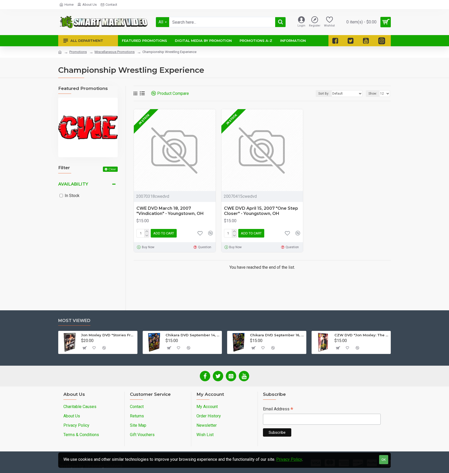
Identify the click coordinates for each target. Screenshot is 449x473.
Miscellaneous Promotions (115, 52)
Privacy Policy (289, 459)
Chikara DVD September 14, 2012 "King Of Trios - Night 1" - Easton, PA (193, 335)
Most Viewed (74, 320)
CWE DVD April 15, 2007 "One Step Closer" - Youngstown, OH (261, 211)
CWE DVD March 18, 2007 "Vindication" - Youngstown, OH (170, 211)
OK (383, 460)
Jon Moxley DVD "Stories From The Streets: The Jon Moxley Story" (108, 335)
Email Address (278, 409)
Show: (372, 93)
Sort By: (323, 93)
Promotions (78, 52)
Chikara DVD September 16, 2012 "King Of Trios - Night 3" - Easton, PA (277, 335)
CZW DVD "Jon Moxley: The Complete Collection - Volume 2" (361, 335)
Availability (73, 184)
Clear (112, 169)
